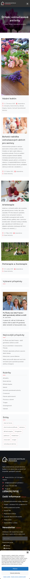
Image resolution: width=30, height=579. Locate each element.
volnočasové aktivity (10, 444)
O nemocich (6, 393)
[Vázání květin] (15, 66)
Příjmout (15, 568)
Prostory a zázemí (8, 399)
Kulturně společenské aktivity (12, 390)
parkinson (6, 436)
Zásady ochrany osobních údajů (18, 576)
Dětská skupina (7, 384)
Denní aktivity (14, 106)
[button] (27, 552)
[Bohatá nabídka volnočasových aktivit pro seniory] (15, 125)
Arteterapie (8, 205)
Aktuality (7, 106)
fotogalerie (18, 431)
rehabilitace (15, 436)
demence (22, 427)
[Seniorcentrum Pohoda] (10, 3)
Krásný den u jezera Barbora (11, 356)
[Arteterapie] (15, 191)
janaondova (21, 103)
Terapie (5, 402)
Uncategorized (7, 406)
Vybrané (5, 409)
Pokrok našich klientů (9, 396)
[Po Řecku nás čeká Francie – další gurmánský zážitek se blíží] (15, 301)
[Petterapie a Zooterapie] (15, 251)
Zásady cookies (6, 576)
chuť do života (8, 423)
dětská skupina (8, 431)
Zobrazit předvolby (15, 573)
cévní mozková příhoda (10, 427)
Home (6, 24)
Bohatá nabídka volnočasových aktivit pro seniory (13, 140)
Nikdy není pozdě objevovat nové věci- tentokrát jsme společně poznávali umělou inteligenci (14, 362)
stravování (7, 440)
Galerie (9, 108)
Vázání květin (9, 98)
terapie (14, 440)
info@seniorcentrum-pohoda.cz (14, 483)
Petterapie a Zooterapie (14, 264)
